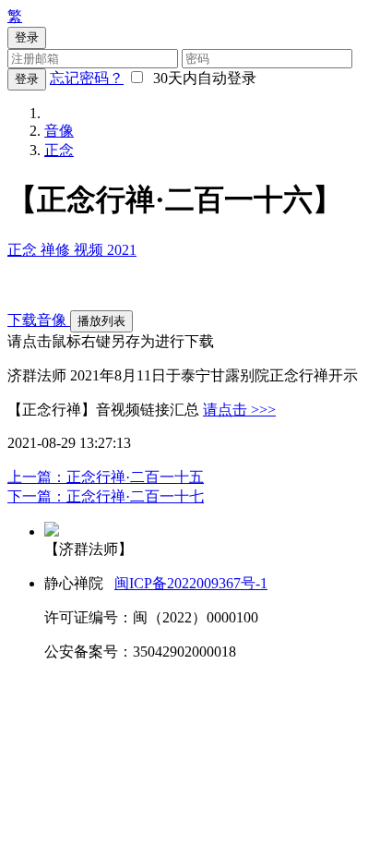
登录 (27, 79)
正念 (59, 150)
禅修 (57, 250)
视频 (90, 250)
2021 (122, 250)
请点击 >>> (239, 409)
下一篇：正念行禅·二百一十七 (105, 496)
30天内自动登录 (201, 78)
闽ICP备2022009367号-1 (190, 583)
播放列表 (101, 321)
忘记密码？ (87, 78)
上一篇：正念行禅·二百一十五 (105, 477)
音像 (59, 131)
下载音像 (38, 320)
